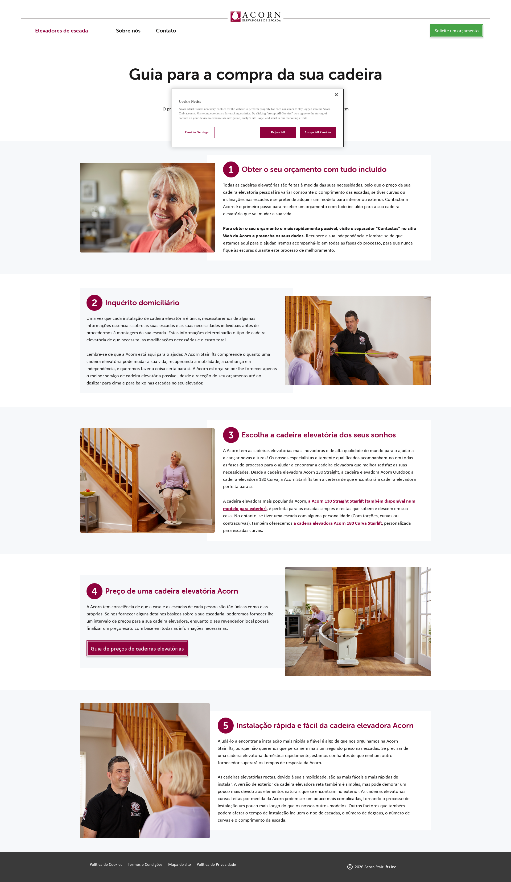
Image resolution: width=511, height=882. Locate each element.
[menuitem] (61, 31)
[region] (257, 118)
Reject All (278, 132)
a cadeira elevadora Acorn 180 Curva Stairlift (338, 523)
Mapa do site (179, 864)
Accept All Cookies (317, 132)
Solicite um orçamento (457, 30)
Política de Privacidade (216, 864)
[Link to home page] (255, 16)
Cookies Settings (196, 132)
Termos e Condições (145, 864)
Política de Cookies (106, 864)
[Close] (336, 95)
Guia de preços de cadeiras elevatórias (137, 648)
